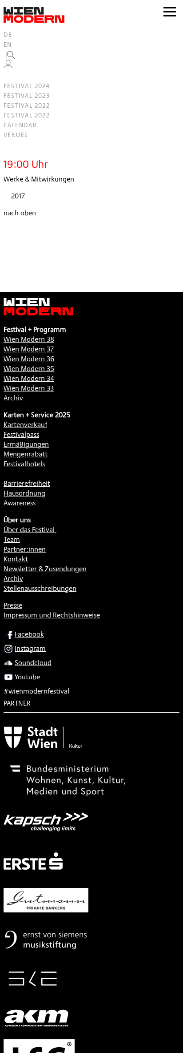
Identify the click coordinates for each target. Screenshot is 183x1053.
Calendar (20, 125)
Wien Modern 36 (29, 359)
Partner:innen (25, 549)
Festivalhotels (24, 464)
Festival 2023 (27, 95)
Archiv (13, 398)
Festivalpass (21, 434)
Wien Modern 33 (29, 388)
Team (12, 539)
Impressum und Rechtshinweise (52, 615)
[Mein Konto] (8, 66)
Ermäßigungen (26, 444)
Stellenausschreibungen (40, 588)
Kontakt (16, 559)
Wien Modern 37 (29, 349)
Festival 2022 (27, 105)
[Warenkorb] (11, 76)
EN (8, 44)
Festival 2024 (27, 85)
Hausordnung (24, 493)
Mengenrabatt (26, 454)
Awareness (20, 503)
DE (8, 34)
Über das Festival (29, 529)
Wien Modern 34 (29, 378)
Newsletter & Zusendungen (45, 569)
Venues (16, 134)
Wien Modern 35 (29, 368)
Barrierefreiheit (27, 483)
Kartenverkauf (25, 425)
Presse (13, 605)
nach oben (20, 213)
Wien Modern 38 (29, 339)
